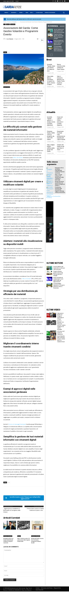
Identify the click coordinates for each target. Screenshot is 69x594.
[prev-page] (49, 55)
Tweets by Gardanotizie (53, 196)
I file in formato (26, 278)
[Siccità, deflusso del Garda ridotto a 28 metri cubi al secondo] (50, 30)
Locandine (13, 24)
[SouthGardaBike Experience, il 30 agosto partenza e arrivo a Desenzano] (50, 47)
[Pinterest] (12, 47)
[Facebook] (53, 1)
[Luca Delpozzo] (4, 39)
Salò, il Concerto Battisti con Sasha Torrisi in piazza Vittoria (61, 80)
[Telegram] (58, 1)
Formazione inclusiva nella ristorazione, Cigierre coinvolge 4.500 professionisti (60, 190)
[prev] (61, 19)
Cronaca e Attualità (11, 22)
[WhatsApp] (16, 47)
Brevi (49, 59)
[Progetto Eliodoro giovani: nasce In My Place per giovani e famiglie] (50, 35)
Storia (19, 536)
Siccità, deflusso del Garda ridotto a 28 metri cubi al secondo (24, 19)
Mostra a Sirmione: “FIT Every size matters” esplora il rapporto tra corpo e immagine (61, 325)
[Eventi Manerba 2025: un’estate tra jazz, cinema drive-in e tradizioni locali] (51, 337)
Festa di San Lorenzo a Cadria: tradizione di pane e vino (35, 509)
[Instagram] (55, 1)
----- (18, 22)
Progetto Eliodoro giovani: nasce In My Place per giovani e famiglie (58, 273)
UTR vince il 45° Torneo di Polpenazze (61, 333)
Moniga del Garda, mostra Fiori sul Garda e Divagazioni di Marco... (60, 183)
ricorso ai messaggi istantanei (17, 424)
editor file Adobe (18, 157)
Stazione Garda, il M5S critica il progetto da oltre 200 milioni (51, 135)
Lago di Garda (6, 87)
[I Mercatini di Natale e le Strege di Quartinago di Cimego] (51, 315)
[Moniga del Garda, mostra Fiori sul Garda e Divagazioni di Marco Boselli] (37, 525)
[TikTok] (60, 1)
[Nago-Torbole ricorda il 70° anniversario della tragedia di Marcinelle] (23, 525)
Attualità (51, 112)
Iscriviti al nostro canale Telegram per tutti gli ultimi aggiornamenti (25, 497)
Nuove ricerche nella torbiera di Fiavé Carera (61, 67)
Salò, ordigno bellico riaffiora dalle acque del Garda (51, 148)
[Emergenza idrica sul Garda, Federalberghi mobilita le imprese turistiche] (9, 525)
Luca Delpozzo (10, 39)
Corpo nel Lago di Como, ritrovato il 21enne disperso (60, 121)
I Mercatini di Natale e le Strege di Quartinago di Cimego (60, 316)
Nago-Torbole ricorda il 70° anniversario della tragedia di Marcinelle (23, 540)
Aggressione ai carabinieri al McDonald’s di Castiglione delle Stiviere (11, 510)
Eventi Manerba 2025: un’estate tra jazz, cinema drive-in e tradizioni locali (61, 339)
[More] (20, 47)
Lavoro (8, 24)
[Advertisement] (47, 7)
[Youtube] (65, 1)
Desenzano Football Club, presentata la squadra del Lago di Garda (61, 135)
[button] (64, 13)
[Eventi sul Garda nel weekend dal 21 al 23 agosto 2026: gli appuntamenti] (50, 41)
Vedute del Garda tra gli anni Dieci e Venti (60, 147)
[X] (62, 1)
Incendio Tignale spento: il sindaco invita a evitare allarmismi (51, 121)
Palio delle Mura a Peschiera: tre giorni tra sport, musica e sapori (51, 80)
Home (4, 22)
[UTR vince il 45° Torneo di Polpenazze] (51, 333)
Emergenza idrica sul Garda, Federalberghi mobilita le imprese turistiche (59, 170)
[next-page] (51, 55)
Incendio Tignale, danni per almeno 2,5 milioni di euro (51, 68)
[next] (64, 19)
